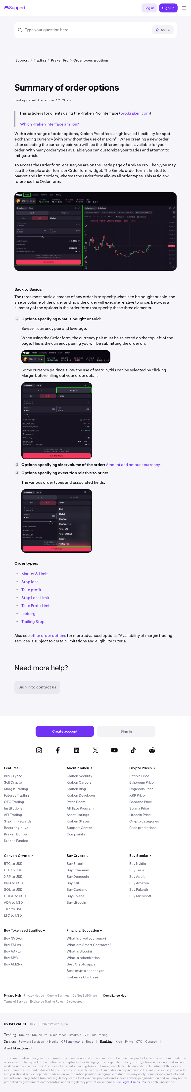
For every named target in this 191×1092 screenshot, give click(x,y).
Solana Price (139, 808)
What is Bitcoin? (79, 951)
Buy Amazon (139, 883)
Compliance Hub (114, 996)
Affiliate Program (80, 808)
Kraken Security (79, 776)
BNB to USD (13, 883)
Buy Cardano (77, 889)
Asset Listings (78, 815)
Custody (151, 1042)
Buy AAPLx (12, 951)
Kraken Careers (79, 782)
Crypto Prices (142, 768)
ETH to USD (13, 870)
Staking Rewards (18, 821)
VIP (87, 1035)
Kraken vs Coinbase (82, 977)
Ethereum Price (141, 782)
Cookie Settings (58, 996)
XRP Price (137, 795)
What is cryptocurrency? (86, 938)
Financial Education (84, 930)
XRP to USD (13, 876)
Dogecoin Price (141, 789)
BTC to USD (13, 863)
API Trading (13, 815)
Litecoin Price (140, 815)
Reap (89, 1042)
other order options (48, 635)
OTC (139, 1042)
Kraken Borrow (16, 834)
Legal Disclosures (134, 1082)
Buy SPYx (11, 958)
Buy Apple (137, 876)
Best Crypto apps (81, 964)
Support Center (79, 827)
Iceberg (28, 613)
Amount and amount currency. (133, 464)
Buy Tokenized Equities (24, 930)
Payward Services (31, 1042)
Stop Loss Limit (35, 597)
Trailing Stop (33, 621)
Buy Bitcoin (76, 863)
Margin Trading (16, 789)
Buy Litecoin (76, 902)
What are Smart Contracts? (89, 945)
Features (13, 768)
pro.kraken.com (135, 113)
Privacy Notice (34, 996)
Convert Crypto (18, 855)
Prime (129, 1042)
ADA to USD (13, 902)
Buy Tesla (136, 870)
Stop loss (30, 581)
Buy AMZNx (13, 964)
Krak (119, 1042)
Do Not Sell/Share (84, 996)
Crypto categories (144, 821)
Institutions (13, 808)
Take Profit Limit (36, 605)
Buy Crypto (13, 776)
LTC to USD (13, 915)
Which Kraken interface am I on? (49, 124)
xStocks (52, 1042)
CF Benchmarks (72, 1042)
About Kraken (79, 768)
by (15, 1024)
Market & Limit (34, 573)
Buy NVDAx (13, 938)
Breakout (75, 1035)
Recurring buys (16, 827)
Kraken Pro (39, 1035)
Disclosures (74, 1002)
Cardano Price (140, 802)
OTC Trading (14, 802)
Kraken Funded (16, 840)
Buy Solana (75, 896)
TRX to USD (13, 909)
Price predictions (142, 827)
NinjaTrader (58, 1035)
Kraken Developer (81, 795)
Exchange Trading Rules (46, 1002)
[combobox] (86, 30)
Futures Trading (16, 795)
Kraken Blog (76, 789)
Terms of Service (15, 1002)
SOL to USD (13, 889)
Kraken (24, 1035)
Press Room (76, 802)
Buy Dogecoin (78, 876)
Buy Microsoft (140, 896)
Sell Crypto (13, 782)
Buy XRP (73, 883)
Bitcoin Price (139, 776)
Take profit (31, 589)
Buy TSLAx (12, 945)
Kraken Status (78, 821)
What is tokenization (83, 958)
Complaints (76, 834)
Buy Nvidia (137, 863)
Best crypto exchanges (85, 970)
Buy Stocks (140, 855)
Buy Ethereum (78, 870)
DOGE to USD (15, 896)
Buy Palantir (138, 889)
